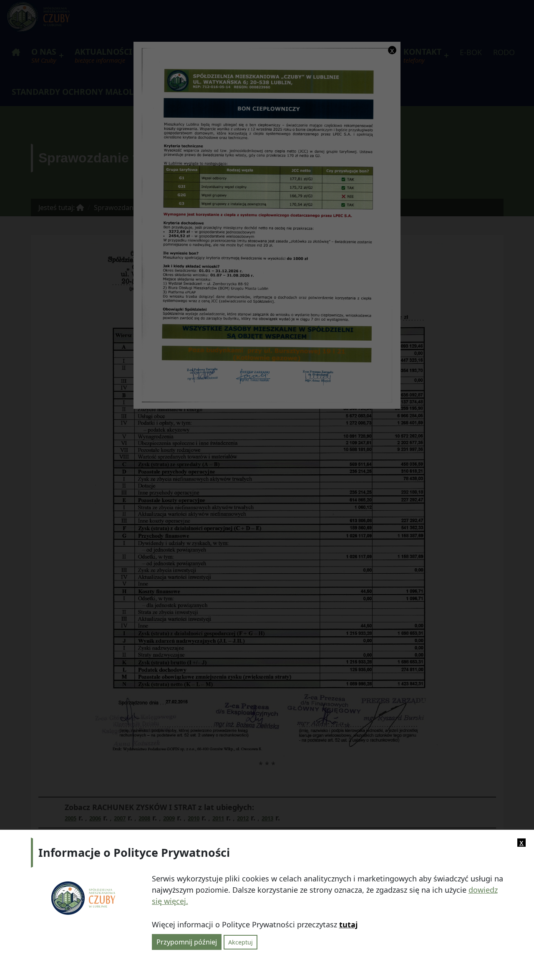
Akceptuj (240, 942)
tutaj (348, 924)
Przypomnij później (186, 941)
